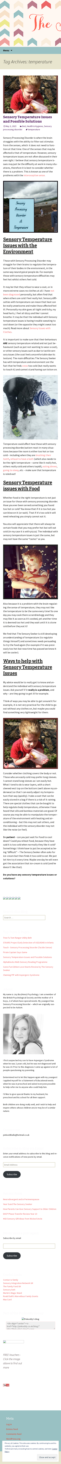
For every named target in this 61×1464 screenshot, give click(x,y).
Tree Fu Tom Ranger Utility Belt (17, 937)
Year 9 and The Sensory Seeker (17, 1204)
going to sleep (11, 470)
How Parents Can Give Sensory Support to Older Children (29, 1209)
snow (25, 365)
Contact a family (10, 1279)
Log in (9, 1424)
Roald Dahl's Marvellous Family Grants (20, 1296)
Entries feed (12, 1429)
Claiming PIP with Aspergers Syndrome (21, 975)
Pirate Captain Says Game (15, 952)
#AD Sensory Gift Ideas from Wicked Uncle (22, 1218)
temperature (34, 129)
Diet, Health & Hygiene (32, 126)
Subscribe (12, 1174)
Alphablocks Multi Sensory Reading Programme (25, 962)
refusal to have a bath (22, 458)
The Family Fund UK (12, 1286)
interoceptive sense (34, 175)
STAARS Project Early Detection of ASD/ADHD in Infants (28, 942)
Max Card (7, 1299)
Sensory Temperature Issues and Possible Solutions (27, 119)
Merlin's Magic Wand (12, 1293)
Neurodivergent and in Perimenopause (21, 1199)
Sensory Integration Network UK (18, 1283)
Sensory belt (9, 1289)
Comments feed (13, 1434)
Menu (6, 50)
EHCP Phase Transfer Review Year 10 (20, 1213)
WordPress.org (13, 1438)
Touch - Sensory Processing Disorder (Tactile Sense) (27, 947)
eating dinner (50, 466)
